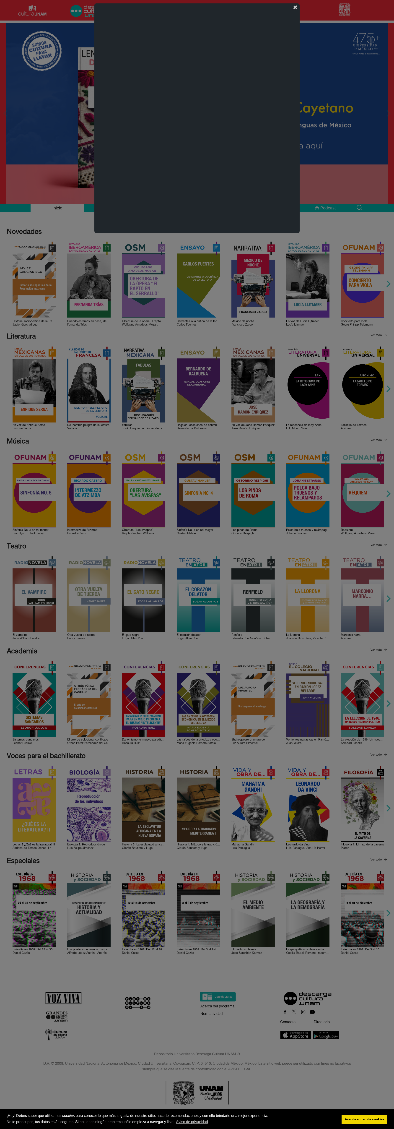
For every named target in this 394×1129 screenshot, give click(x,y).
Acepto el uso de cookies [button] (364, 1119)
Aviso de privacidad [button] (192, 1122)
